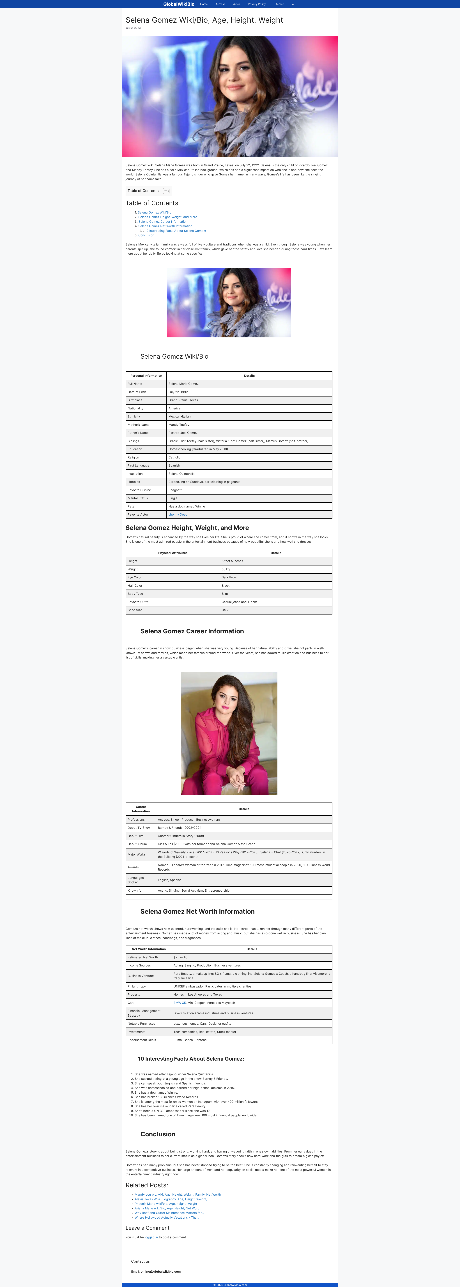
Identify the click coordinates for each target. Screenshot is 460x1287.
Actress (220, 4)
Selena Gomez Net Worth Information (165, 226)
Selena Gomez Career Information (163, 221)
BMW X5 (180, 1003)
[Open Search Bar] (293, 4)
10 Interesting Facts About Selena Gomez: (175, 231)
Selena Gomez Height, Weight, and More (167, 217)
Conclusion (146, 235)
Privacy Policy (257, 4)
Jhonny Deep (178, 514)
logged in (151, 1237)
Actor (236, 4)
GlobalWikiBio (178, 4)
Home (204, 4)
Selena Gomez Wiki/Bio (154, 212)
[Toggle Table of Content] (164, 191)
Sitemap (279, 4)
